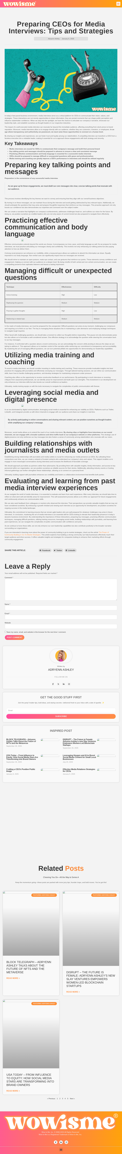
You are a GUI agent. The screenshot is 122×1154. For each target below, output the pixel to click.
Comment (9, 577)
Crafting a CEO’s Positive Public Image (20, 770)
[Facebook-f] (53, 684)
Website (8, 623)
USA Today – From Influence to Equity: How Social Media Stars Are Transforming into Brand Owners (22, 757)
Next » (72, 1099)
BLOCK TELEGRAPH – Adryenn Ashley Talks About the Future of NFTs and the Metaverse (21, 741)
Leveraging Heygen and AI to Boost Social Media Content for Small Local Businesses (79, 757)
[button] (118, 4)
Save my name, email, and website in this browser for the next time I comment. (36, 632)
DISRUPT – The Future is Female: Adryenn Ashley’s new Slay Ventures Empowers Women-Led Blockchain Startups (79, 742)
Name (7, 604)
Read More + (13, 978)
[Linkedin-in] (64, 684)
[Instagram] (69, 684)
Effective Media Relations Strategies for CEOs (79, 770)
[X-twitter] (58, 684)
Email (7, 613)
